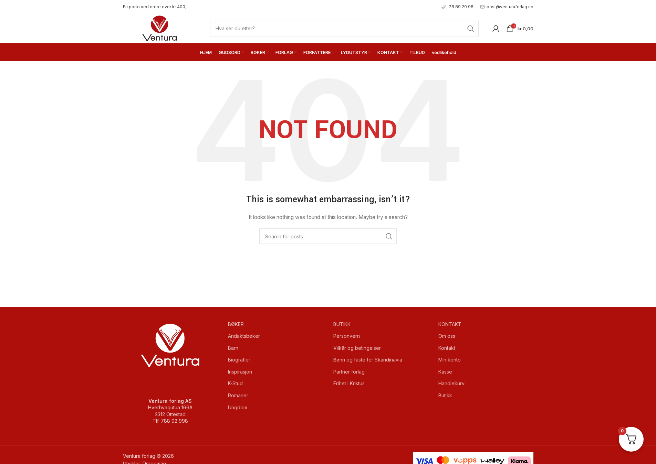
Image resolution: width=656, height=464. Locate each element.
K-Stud (235, 383)
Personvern (346, 336)
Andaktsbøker (244, 336)
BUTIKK (342, 324)
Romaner (238, 395)
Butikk (445, 395)
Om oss (446, 336)
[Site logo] (159, 28)
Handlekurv (451, 383)
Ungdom (237, 407)
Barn (233, 348)
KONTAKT (449, 324)
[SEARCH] (471, 28)
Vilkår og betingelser (357, 348)
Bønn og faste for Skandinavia (367, 360)
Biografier (239, 360)
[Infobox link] (155, 6)
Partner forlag (349, 372)
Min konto (449, 360)
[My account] (496, 28)
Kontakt (446, 348)
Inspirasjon (240, 372)
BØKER (236, 324)
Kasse (445, 372)
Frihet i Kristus (349, 383)
